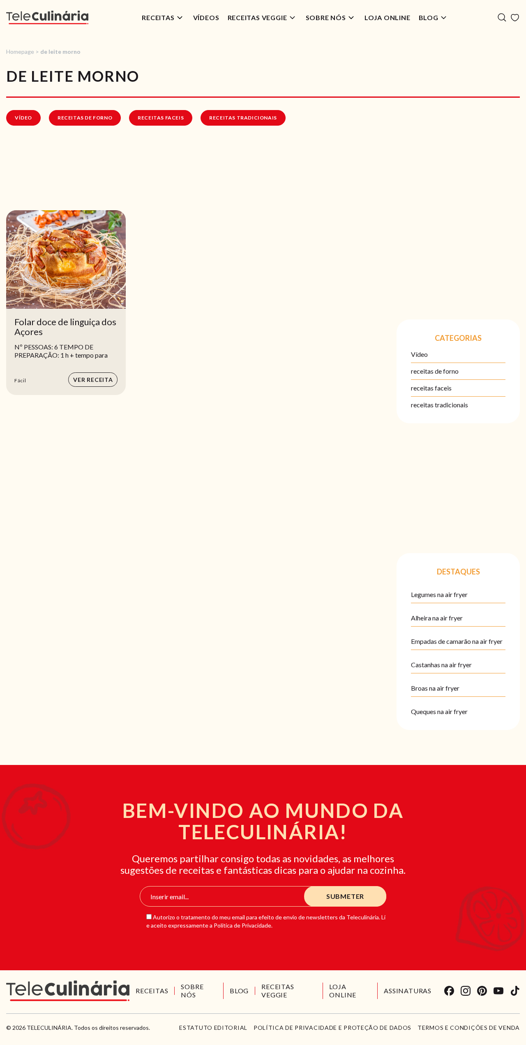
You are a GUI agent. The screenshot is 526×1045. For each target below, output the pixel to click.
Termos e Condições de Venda (469, 1027)
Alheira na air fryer (437, 618)
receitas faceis (161, 118)
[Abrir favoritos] (515, 18)
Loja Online (388, 17)
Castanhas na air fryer (441, 664)
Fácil (20, 380)
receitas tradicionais (243, 118)
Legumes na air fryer (439, 594)
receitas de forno (85, 118)
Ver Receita (93, 379)
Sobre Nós (326, 17)
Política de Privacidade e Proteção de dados (332, 1027)
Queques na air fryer (439, 711)
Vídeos (206, 17)
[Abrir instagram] (466, 991)
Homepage (20, 51)
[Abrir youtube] (498, 991)
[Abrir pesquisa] (502, 17)
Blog (428, 17)
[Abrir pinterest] (482, 991)
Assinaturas (407, 990)
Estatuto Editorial (213, 1027)
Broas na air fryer (435, 688)
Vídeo (23, 118)
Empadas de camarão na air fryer (457, 641)
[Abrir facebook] (449, 991)
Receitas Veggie (257, 17)
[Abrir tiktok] (515, 991)
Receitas (158, 17)
